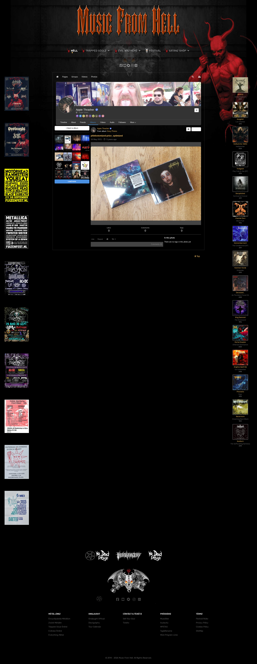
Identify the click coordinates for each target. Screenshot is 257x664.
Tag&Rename (166, 631)
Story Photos (112, 131)
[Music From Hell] (128, 21)
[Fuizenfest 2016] (17, 370)
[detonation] (76, 165)
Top (198, 256)
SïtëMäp (199, 631)
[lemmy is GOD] (76, 174)
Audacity (164, 623)
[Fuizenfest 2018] (17, 278)
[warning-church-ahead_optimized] (67, 156)
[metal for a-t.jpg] (85, 174)
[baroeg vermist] (67, 139)
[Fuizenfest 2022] (17, 232)
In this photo (169, 238)
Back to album (72, 128)
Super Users (83, 112)
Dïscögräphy (94, 623)
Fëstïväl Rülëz (202, 619)
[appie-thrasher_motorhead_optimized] (59, 165)
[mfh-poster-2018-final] (67, 174)
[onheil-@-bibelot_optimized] (59, 148)
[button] (192, 76)
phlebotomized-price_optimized (107, 136)
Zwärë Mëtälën (55, 623)
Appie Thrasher (85, 109)
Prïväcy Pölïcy (202, 623)
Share (197, 129)
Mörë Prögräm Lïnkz (169, 635)
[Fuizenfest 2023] (17, 185)
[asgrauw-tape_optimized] (59, 139)
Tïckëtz (126, 623)
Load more (72, 181)
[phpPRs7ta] (85, 148)
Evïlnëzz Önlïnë (55, 631)
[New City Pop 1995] (17, 507)
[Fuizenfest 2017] (17, 324)
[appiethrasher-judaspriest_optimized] (76, 156)
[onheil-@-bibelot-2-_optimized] (76, 139)
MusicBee (164, 619)
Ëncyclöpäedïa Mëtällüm (59, 619)
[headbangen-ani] (67, 165)
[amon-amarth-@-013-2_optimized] (67, 148)
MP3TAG (164, 627)
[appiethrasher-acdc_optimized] (85, 156)
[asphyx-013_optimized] (85, 139)
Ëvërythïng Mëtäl (56, 635)
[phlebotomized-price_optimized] (59, 156)
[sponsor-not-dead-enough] (85, 165)
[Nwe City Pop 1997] (17, 416)
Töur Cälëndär (94, 627)
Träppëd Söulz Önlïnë (57, 627)
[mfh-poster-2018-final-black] (59, 174)
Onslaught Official (96, 619)
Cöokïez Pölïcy (202, 627)
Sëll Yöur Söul (129, 619)
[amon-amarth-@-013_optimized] (76, 148)
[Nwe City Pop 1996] (17, 461)
